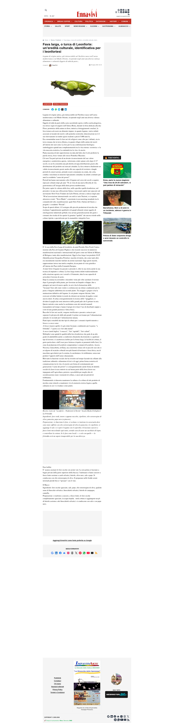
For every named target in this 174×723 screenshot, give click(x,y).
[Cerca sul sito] (46, 10)
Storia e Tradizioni (56, 40)
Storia (47, 26)
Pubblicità (57, 678)
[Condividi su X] (62, 109)
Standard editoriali (57, 686)
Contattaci (57, 681)
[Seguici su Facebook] (123, 10)
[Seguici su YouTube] (126, 12)
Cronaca (49, 21)
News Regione (79, 26)
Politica (89, 21)
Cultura (78, 21)
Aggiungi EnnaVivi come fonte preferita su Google (72, 540)
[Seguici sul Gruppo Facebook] (126, 10)
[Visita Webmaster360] (116, 694)
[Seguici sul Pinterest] (121, 12)
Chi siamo (57, 684)
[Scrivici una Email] (128, 12)
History (113, 21)
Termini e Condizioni (57, 692)
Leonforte (47, 104)
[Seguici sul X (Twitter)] (119, 12)
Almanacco (123, 26)
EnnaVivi (54, 65)
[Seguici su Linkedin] (121, 10)
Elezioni (93, 26)
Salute (58, 26)
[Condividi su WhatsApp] (55, 109)
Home (46, 40)
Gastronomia (107, 26)
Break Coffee (63, 21)
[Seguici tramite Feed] (129, 14)
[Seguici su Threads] (116, 12)
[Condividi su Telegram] (59, 109)
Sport (67, 26)
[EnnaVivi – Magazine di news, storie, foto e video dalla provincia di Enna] (87, 13)
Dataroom (100, 21)
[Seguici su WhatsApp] (123, 12)
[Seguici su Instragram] (128, 10)
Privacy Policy (57, 689)
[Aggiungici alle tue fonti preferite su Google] (119, 10)
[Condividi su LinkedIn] (65, 109)
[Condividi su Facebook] (52, 109)
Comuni (124, 21)
